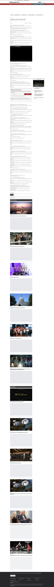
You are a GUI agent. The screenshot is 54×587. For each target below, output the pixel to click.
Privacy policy (28, 578)
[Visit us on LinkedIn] (40, 2)
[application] (21, 53)
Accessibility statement (13, 580)
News (12, 4)
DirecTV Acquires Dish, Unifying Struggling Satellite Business (38, 91)
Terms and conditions (13, 578)
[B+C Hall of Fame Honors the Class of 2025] (38, 83)
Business (18, 4)
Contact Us (36, 580)
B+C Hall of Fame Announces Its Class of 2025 (39, 88)
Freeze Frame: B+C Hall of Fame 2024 (39, 98)
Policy (21, 4)
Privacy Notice (12, 98)
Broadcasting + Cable (20, 0)
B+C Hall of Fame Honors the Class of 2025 (39, 85)
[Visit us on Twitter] (39, 2)
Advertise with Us (29, 580)
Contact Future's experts (22, 578)
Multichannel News (26, 0)
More (29, 4)
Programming (25, 4)
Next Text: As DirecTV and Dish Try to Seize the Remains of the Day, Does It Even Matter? (39, 95)
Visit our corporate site (38, 573)
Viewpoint (11, 17)
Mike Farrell (12, 20)
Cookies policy (37, 578)
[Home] (10, 4)
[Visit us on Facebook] (38, 2)
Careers (20, 580)
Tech (15, 4)
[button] (43, 2)
